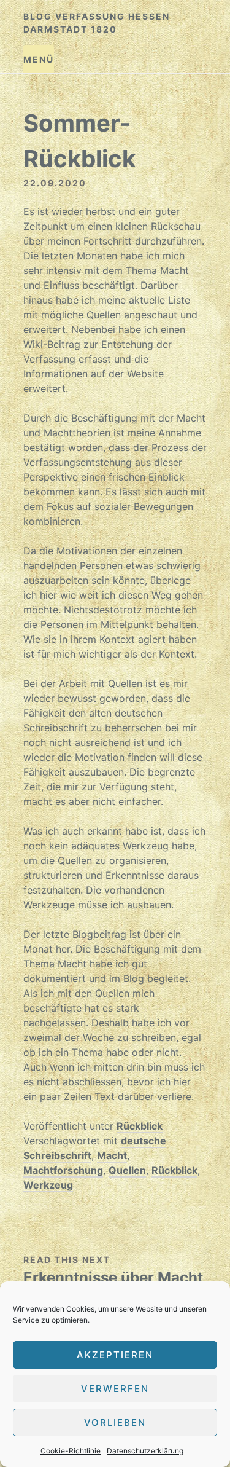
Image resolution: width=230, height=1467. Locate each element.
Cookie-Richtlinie (70, 1450)
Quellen (127, 1170)
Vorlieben (115, 1422)
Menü (38, 59)
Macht (112, 1155)
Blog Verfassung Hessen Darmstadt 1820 (96, 22)
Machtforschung (63, 1170)
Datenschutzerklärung (145, 1450)
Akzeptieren (115, 1355)
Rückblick (140, 1126)
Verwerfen (115, 1388)
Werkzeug (48, 1185)
